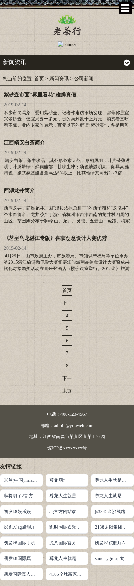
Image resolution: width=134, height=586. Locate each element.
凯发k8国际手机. (20, 542)
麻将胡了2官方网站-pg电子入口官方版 (23, 495)
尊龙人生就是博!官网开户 (114, 480)
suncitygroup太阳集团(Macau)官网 (114, 558)
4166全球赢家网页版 (69, 574)
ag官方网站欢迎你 (67, 511)
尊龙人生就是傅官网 (69, 495)
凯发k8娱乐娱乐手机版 (23, 511)
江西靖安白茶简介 (24, 142)
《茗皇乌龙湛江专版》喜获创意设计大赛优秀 (55, 238)
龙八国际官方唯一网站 (69, 542)
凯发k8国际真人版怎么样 (23, 558)
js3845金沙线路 (110, 511)
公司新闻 (83, 78)
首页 (39, 78)
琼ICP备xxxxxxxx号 (67, 448)
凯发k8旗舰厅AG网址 (114, 542)
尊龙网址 (58, 480)
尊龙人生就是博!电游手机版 (114, 495)
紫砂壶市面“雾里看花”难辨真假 (40, 94)
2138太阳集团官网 (113, 527)
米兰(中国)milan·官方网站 (23, 480)
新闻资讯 (59, 78)
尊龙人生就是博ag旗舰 (69, 558)
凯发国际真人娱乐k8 (23, 574)
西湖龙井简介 (19, 190)
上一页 (67, 304)
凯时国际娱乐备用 (67, 527)
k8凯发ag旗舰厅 (19, 527)
